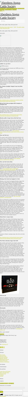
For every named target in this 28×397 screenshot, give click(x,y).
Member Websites (3, 358)
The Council (2, 354)
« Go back (2, 334)
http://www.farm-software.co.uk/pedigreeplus (10, 197)
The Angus (14, 9)
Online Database (21, 8)
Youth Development (3, 366)
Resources (1, 378)
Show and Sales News (4, 372)
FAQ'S (1, 8)
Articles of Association (4, 361)
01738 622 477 (5, 344)
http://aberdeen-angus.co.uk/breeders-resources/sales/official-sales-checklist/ (9, 169)
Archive (1, 376)
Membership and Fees (4, 359)
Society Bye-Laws (3, 360)
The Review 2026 (8, 9)
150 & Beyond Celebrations (11, 8)
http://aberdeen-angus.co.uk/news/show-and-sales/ (10, 159)
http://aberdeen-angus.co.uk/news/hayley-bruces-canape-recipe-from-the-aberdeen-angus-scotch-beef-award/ (11, 238)
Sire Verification (2, 364)
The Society (2, 352)
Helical (4, 8)
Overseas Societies (3, 357)
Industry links (11, 383)
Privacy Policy (3, 396)
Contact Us (2, 9)
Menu (4, 21)
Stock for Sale (3, 373)
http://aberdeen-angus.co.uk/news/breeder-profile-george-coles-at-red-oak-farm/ (12, 132)
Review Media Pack (4, 383)
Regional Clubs (3, 356)
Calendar (2, 374)
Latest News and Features (5, 371)
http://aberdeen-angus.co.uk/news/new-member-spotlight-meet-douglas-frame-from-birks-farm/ (11, 100)
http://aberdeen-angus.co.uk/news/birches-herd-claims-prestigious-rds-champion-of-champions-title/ (11, 115)
